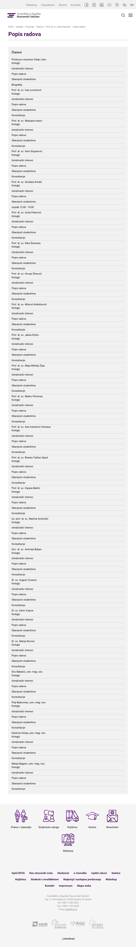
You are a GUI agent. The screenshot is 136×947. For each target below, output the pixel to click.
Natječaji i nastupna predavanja (82, 879)
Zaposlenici (48, 5)
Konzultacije (18, 115)
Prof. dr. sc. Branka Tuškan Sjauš (30, 457)
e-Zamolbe (80, 873)
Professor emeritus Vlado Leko (29, 59)
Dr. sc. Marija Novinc (23, 641)
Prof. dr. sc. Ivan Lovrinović (26, 90)
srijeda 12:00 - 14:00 (23, 207)
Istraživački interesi (22, 68)
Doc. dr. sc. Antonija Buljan (26, 549)
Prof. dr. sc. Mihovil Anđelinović (29, 304)
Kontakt (49, 885)
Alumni (63, 5)
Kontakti (76, 5)
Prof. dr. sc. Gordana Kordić (27, 181)
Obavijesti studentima (24, 79)
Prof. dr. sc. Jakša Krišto (25, 334)
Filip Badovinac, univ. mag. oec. (29, 702)
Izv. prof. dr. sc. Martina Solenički (30, 518)
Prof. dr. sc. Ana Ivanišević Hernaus (31, 426)
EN (132, 5)
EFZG (10, 27)
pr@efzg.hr (71, 909)
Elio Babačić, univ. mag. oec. (27, 671)
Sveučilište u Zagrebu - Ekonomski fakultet (24, 15)
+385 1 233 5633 (70, 906)
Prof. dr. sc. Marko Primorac (27, 396)
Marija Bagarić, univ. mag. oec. (28, 763)
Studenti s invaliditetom (45, 879)
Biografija (17, 84)
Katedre (19, 27)
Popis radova (79, 27)
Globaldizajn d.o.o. (68, 939)
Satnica (115, 873)
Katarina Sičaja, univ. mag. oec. (29, 732)
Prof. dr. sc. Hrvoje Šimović (27, 273)
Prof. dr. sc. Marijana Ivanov (27, 120)
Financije (30, 27)
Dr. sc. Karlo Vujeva (22, 610)
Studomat (63, 873)
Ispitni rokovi (99, 873)
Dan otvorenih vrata (41, 873)
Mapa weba (84, 885)
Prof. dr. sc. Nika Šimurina (26, 243)
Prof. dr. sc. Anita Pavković (58, 27)
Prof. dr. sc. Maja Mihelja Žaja (28, 365)
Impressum (65, 885)
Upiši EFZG (18, 873)
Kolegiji (16, 63)
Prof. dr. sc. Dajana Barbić (26, 488)
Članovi (40, 27)
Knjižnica (20, 879)
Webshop (31, 5)
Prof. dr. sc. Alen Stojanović (27, 151)
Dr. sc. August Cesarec (24, 580)
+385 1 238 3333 (70, 902)
